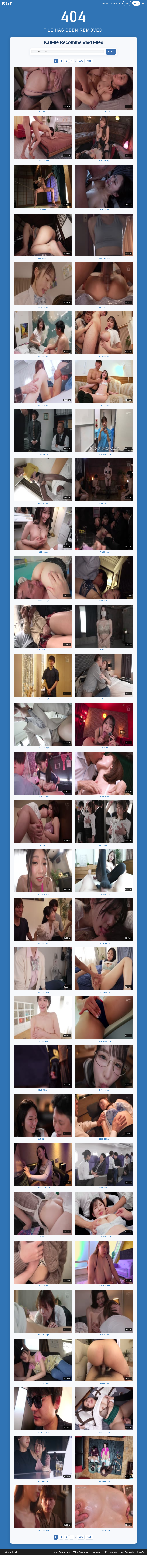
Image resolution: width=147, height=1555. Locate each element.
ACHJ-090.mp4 (43, 894)
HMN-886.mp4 (104, 356)
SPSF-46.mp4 (43, 1090)
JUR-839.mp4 (105, 650)
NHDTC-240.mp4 (43, 650)
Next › (89, 61)
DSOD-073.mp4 (104, 601)
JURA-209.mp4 (104, 1530)
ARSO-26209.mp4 (43, 1188)
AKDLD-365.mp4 (105, 1041)
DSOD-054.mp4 (43, 1481)
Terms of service (65, 1552)
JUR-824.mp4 (43, 1139)
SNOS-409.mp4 (104, 992)
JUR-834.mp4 (105, 552)
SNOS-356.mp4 (43, 748)
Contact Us (140, 1552)
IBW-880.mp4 (105, 1383)
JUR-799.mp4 (105, 1335)
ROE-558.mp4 (43, 1041)
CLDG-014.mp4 (43, 1383)
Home (55, 1552)
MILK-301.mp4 (43, 1286)
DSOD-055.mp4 (104, 699)
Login (127, 3)
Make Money (116, 3)
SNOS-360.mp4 (104, 748)
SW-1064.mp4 (104, 894)
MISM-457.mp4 (104, 1481)
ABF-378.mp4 (43, 258)
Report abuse (114, 1552)
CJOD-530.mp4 (43, 1530)
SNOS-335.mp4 (104, 845)
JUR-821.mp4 (43, 1237)
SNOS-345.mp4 (43, 699)
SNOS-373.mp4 (43, 796)
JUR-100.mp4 (43, 845)
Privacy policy (95, 1552)
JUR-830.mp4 (43, 210)
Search (111, 52)
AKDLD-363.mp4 (105, 454)
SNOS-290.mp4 (43, 405)
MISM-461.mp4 (104, 258)
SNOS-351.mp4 (43, 943)
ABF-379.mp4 (105, 405)
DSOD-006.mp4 (104, 1188)
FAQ (74, 1552)
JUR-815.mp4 (105, 796)
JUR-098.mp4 (105, 210)
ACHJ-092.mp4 (104, 161)
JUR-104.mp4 (43, 454)
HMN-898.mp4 (104, 1090)
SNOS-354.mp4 (104, 503)
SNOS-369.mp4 (43, 992)
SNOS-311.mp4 (43, 503)
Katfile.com (8, 1552)
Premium (105, 3)
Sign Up (136, 3)
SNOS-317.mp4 (104, 307)
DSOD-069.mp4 (104, 1139)
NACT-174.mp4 (104, 1432)
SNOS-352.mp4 (43, 552)
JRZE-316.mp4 (43, 161)
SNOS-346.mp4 (104, 943)
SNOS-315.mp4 (43, 307)
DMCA (105, 1552)
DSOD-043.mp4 (43, 1335)
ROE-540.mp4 (104, 112)
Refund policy (83, 1552)
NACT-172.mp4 (43, 1432)
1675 (81, 61)
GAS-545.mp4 (104, 1286)
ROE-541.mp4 (43, 112)
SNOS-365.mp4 (43, 601)
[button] (144, 3)
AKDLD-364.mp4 (105, 1237)
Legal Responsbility (127, 1552)
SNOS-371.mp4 (43, 356)
